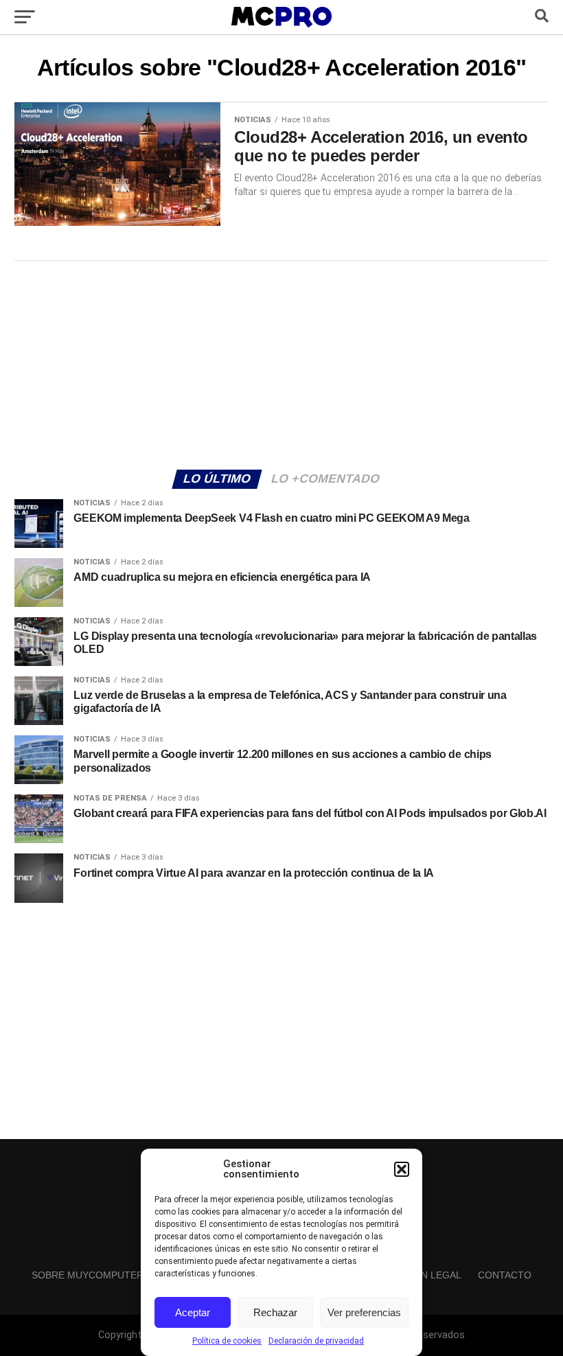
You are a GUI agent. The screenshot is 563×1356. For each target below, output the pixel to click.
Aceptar (192, 1312)
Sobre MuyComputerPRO (98, 1274)
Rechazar (275, 1312)
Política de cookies (227, 1341)
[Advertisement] (281, 363)
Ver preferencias (364, 1312)
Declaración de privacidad (316, 1341)
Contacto (504, 1274)
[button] (402, 1169)
